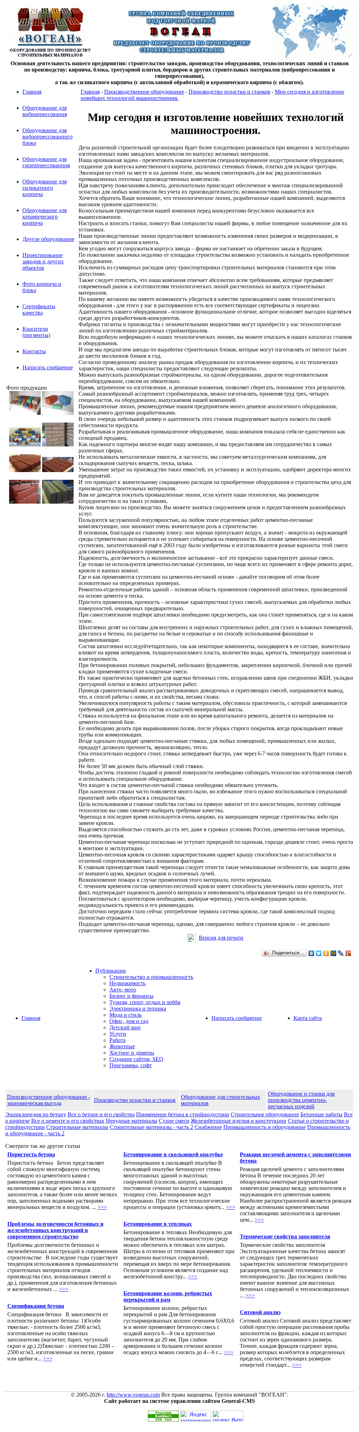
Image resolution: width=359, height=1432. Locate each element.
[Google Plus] (348, 953)
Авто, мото (122, 990)
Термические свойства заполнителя (285, 1236)
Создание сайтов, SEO (136, 1059)
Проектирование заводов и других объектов (43, 261)
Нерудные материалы (131, 1121)
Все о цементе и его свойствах (67, 1121)
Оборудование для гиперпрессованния (46, 162)
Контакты (34, 351)
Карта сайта (307, 1018)
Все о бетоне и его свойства (101, 1114)
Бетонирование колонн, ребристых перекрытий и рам (167, 1296)
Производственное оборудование (144, 92)
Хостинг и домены (131, 1053)
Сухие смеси (174, 1121)
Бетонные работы (321, 1114)
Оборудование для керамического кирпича (44, 216)
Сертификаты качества (38, 309)
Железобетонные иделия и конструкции (238, 1121)
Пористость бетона (31, 1154)
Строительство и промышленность (151, 977)
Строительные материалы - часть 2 (151, 1127)
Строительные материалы (77, 1127)
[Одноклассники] (326, 953)
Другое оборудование (48, 239)
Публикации (110, 971)
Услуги (117, 1034)
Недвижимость (127, 983)
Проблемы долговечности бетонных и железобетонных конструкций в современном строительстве (55, 1230)
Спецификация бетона (35, 1306)
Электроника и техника (137, 1008)
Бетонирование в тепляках (157, 1224)
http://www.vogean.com (133, 1395)
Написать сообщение (47, 367)
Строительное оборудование (265, 1114)
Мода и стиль (125, 1015)
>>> (102, 1207)
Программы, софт (130, 1065)
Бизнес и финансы (131, 996)
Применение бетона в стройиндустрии (182, 1114)
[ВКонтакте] (311, 953)
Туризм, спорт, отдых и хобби (145, 1002)
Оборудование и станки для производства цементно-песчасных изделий (301, 1100)
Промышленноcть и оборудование (264, 1127)
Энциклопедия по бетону (35, 1114)
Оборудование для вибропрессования (44, 111)
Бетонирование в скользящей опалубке (173, 1154)
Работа (117, 1040)
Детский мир (125, 1027)
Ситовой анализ (260, 1312)
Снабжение (208, 1127)
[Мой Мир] (333, 953)
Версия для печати (221, 938)
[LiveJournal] (341, 953)
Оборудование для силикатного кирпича (44, 188)
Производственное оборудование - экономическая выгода (48, 1100)
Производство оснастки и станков (229, 92)
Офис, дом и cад (128, 1021)
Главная (31, 92)
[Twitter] (319, 953)
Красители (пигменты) (36, 332)
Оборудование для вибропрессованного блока (47, 136)
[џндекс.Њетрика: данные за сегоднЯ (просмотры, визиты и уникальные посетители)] (227, 1416)
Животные (122, 1046)
